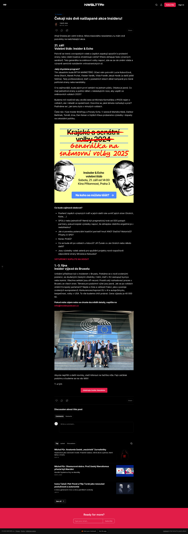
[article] (94, 454)
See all (58, 501)
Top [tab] (57, 443)
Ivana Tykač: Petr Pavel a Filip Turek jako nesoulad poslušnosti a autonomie (79, 485)
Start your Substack (89, 531)
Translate (59, 14)
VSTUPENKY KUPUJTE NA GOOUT (71, 259)
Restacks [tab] (69, 416)
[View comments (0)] (62, 30)
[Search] (156, 5)
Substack (166, 531)
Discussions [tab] (71, 443)
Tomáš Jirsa (64, 23)
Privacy (18, 531)
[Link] (51, 47)
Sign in (181, 5)
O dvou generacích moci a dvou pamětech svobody (73, 490)
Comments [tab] (59, 416)
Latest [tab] (62, 443)
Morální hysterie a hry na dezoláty (67, 472)
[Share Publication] (161, 5)
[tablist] (63, 416)
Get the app (103, 531)
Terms (23, 531)
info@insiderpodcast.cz (66, 305)
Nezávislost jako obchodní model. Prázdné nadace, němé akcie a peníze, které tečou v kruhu (83, 453)
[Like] (56, 30)
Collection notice (31, 531)
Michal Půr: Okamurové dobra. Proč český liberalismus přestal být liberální (81, 467)
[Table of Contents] (2, 267)
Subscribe (170, 5)
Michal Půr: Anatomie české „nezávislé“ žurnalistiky (80, 449)
